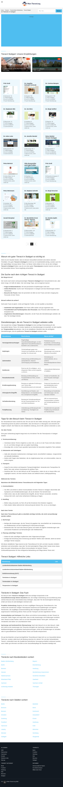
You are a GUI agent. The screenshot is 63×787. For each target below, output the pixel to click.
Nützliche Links (4, 758)
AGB (2, 750)
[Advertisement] (31, 30)
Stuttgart (35, 760)
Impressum (4, 754)
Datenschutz (4, 752)
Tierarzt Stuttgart (27, 10)
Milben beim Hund (37, 769)
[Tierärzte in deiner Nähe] (31, 3)
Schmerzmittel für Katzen (39, 765)
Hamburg (35, 754)
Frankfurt (35, 752)
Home (2, 10)
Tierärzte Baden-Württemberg (16, 10)
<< (28, 244)
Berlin (34, 750)
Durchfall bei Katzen (37, 767)
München (35, 758)
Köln (34, 756)
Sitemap (3, 760)
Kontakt (3, 756)
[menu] (2, 1)
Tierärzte (7, 10)
